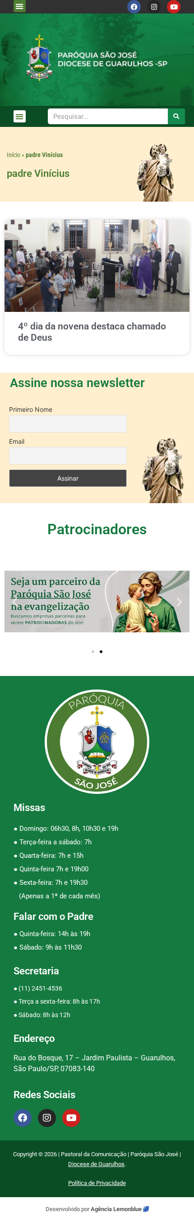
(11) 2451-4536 (40, 988)
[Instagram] (154, 7)
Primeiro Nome (30, 409)
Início (13, 154)
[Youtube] (173, 7)
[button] (20, 6)
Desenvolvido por (68, 1209)
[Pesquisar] (176, 116)
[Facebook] (134, 7)
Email (16, 441)
